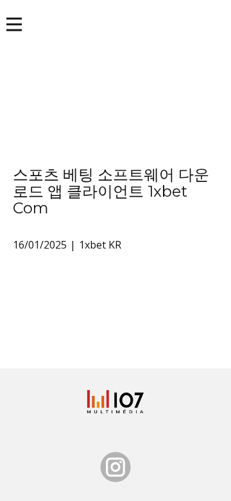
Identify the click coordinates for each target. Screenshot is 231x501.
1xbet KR (100, 245)
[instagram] (115, 467)
